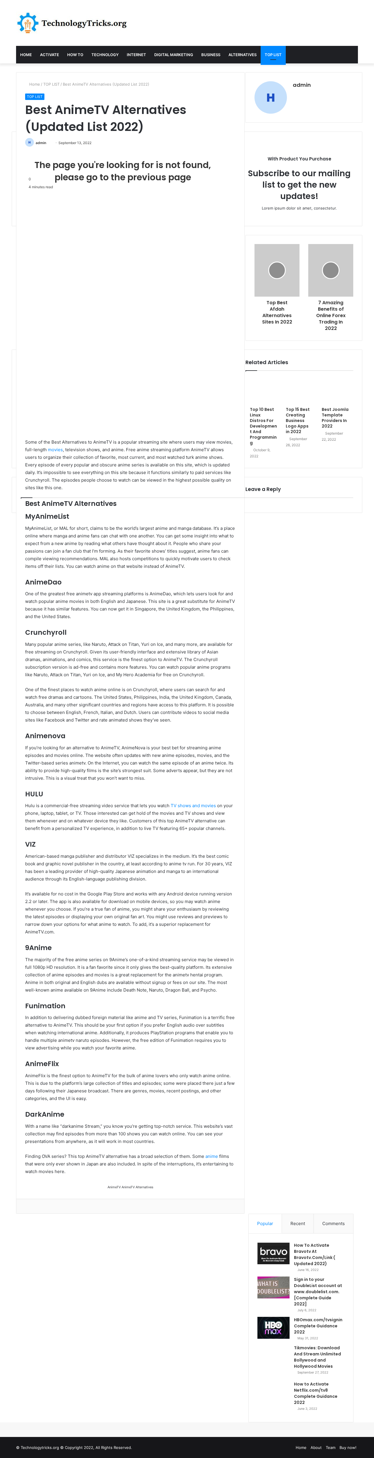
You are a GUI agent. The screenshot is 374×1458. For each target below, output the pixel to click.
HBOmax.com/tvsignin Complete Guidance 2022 (318, 1326)
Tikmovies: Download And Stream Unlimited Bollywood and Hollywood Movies (317, 1357)
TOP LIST (273, 54)
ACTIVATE (49, 54)
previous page (159, 177)
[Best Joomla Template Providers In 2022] (335, 390)
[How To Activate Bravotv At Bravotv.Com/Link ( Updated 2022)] (273, 1253)
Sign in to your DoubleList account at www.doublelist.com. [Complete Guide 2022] (318, 1292)
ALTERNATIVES (242, 54)
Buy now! (348, 1447)
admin (41, 143)
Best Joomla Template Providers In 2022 (335, 418)
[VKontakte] (31, 1206)
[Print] (42, 1206)
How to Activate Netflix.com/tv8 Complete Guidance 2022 (315, 1393)
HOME (26, 54)
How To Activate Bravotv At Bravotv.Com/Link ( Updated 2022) (314, 1254)
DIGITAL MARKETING (173, 54)
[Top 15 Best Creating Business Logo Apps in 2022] (299, 390)
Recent (297, 1223)
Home (34, 84)
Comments (333, 1223)
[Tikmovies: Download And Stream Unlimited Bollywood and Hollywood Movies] (273, 1361)
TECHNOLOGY (105, 54)
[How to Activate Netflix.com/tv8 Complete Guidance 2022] (273, 1397)
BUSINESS (210, 54)
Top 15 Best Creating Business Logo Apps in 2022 (298, 421)
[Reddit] (27, 1206)
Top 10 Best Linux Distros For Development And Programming (263, 426)
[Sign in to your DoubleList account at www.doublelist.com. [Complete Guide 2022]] (273, 1287)
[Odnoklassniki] (35, 1206)
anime (211, 1156)
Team (330, 1447)
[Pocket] (39, 1206)
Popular (265, 1223)
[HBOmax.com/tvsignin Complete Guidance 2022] (273, 1328)
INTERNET (136, 54)
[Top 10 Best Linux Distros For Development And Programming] (263, 390)
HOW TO (75, 54)
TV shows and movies (193, 805)
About (316, 1447)
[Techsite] (72, 23)
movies (55, 449)
